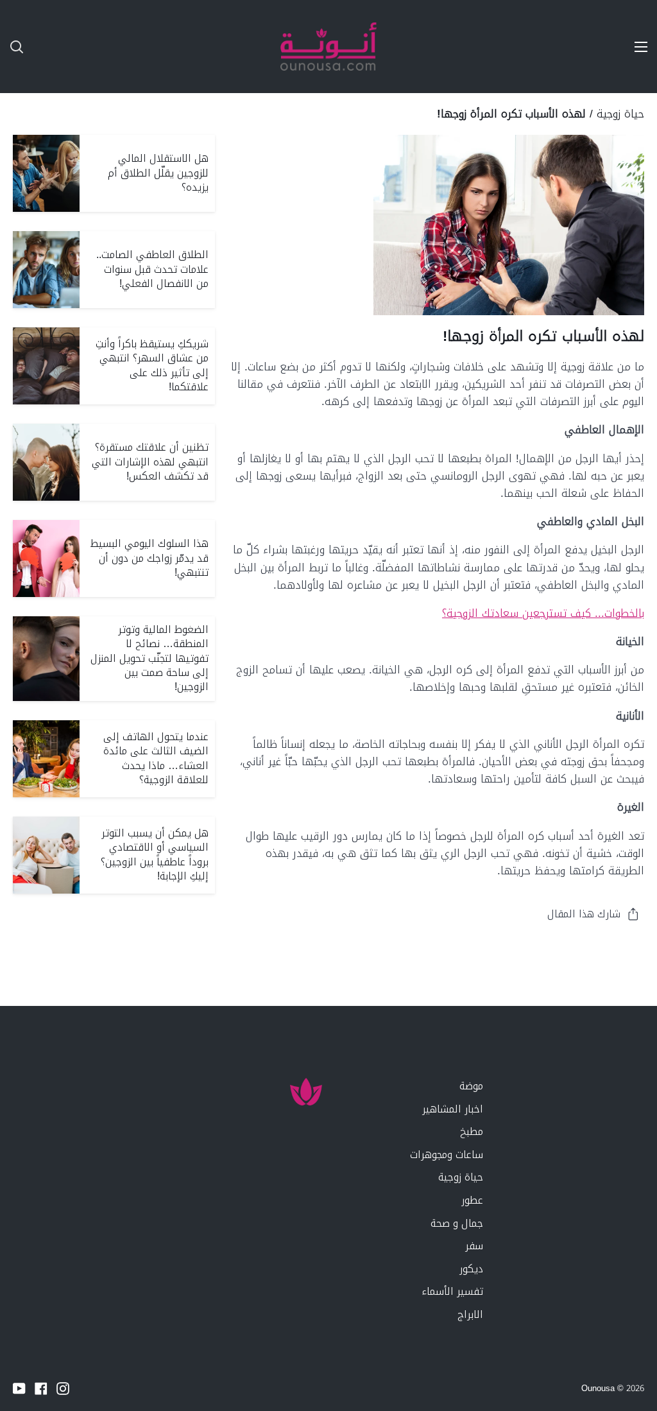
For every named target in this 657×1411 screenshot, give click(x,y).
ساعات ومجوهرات (446, 1154)
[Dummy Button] (77, 46)
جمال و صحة (457, 1223)
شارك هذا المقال (583, 914)
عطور (472, 1200)
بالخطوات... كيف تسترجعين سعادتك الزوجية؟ (543, 613)
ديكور (471, 1269)
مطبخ (471, 1131)
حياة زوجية (620, 113)
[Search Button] (11, 46)
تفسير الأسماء (452, 1291)
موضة (471, 1086)
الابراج (470, 1314)
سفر (474, 1246)
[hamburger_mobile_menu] (633, 47)
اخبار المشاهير (452, 1109)
